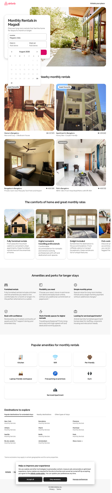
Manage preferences (80, 479)
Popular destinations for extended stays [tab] (18, 414)
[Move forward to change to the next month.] (37, 51)
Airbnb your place (97, 3)
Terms (59, 489)
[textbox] (18, 45)
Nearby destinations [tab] (44, 414)
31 (11, 83)
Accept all (30, 479)
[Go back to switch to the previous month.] (11, 51)
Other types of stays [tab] (62, 414)
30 (37, 79)
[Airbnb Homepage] (10, 3)
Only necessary (55, 479)
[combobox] (27, 38)
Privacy (51, 489)
